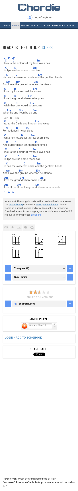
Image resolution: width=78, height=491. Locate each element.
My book (45, 25)
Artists (25, 25)
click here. (36, 214)
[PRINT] (25, 227)
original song (16, 204)
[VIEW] (6, 227)
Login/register (43, 17)
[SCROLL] (19, 227)
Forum (70, 25)
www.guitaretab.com (47, 204)
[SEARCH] (32, 227)
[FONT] (12, 227)
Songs (15, 25)
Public (35, 25)
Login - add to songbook (23, 337)
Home (7, 25)
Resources (58, 25)
